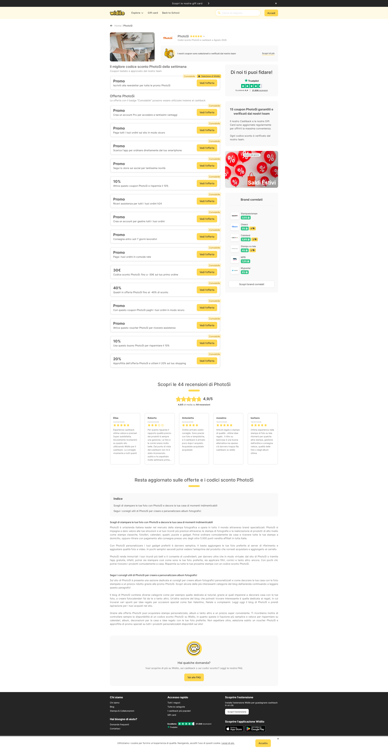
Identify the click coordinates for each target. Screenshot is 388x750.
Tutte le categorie (176, 706)
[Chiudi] (276, 3)
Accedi (271, 13)
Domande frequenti (119, 724)
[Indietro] (111, 25)
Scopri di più (268, 53)
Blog (112, 706)
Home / (118, 25)
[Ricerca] (219, 13)
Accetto (263, 743)
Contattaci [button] (115, 728)
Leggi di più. (228, 743)
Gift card (171, 715)
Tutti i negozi (173, 702)
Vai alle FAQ (194, 677)
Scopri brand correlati (251, 284)
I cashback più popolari (179, 711)
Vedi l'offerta (207, 82)
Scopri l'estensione (236, 711)
